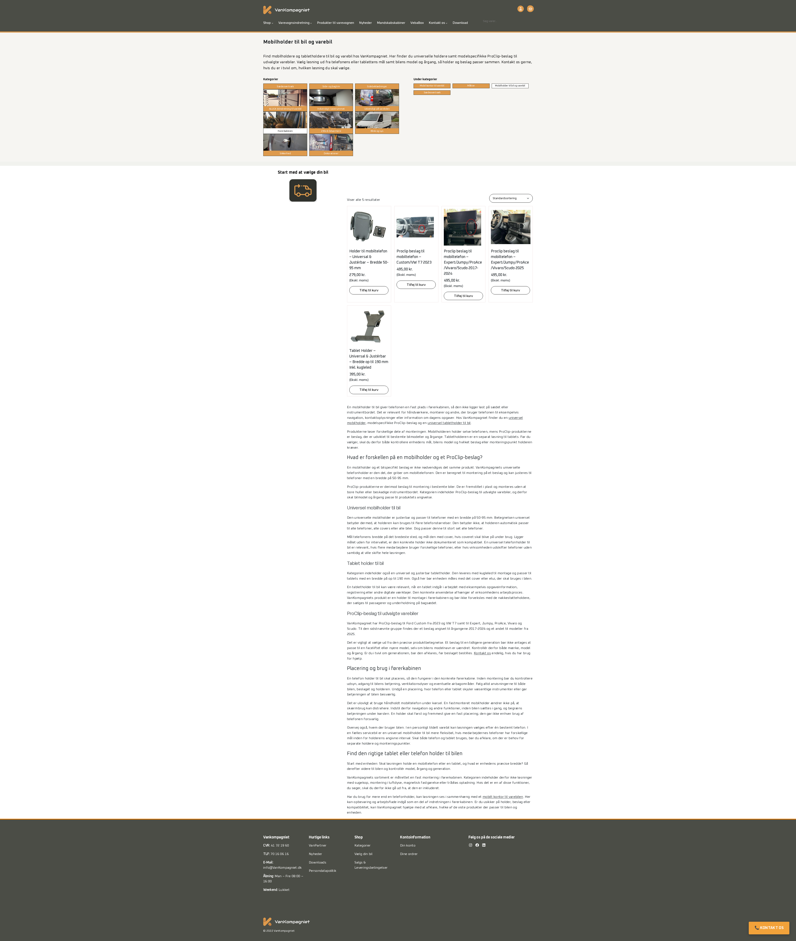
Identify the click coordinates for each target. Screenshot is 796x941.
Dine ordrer (409, 854)
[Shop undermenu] (272, 23)
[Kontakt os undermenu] (446, 23)
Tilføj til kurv (368, 290)
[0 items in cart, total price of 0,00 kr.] (530, 8)
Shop (267, 22)
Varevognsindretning (293, 22)
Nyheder (315, 854)
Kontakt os (437, 22)
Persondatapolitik (322, 870)
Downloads (317, 862)
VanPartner (317, 845)
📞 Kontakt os (769, 928)
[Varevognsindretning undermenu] (311, 23)
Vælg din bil (363, 854)
